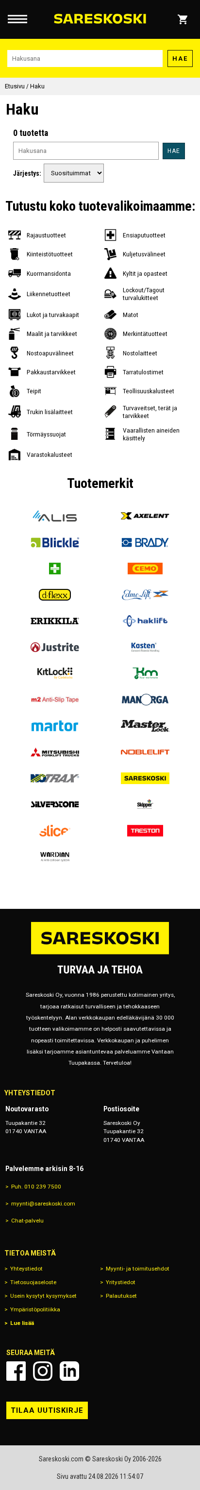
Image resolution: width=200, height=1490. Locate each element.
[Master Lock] (145, 726)
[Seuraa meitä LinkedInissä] (69, 1371)
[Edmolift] (145, 595)
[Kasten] (145, 647)
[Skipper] (145, 804)
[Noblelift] (145, 752)
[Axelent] (145, 516)
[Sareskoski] (145, 778)
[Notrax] (55, 778)
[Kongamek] (145, 673)
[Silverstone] (55, 804)
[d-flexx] (55, 595)
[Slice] (55, 831)
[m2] (55, 699)
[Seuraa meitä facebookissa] (16, 1371)
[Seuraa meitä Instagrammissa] (42, 1371)
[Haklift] (145, 621)
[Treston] (145, 831)
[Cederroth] (55, 568)
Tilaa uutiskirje (47, 1410)
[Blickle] (55, 542)
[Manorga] (145, 699)
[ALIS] (55, 516)
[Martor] (55, 726)
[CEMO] (145, 568)
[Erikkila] (55, 621)
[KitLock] (55, 673)
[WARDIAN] (55, 857)
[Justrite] (55, 647)
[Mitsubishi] (55, 752)
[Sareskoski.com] (100, 954)
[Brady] (145, 542)
